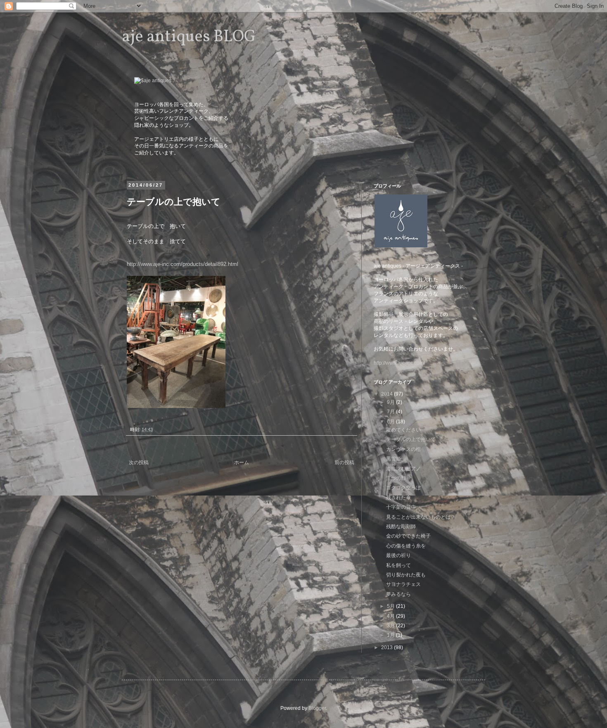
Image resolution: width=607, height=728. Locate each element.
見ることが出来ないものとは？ (420, 517)
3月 (391, 625)
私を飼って (398, 565)
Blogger (317, 708)
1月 (391, 635)
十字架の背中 (401, 507)
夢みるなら (398, 594)
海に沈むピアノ (403, 469)
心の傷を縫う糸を (406, 546)
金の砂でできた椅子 (408, 536)
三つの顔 (396, 478)
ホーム (241, 462)
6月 (391, 421)
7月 (391, 412)
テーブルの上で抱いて (411, 439)
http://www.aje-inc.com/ (399, 363)
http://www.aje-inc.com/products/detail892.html (182, 264)
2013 (387, 647)
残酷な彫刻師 (401, 526)
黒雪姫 (393, 459)
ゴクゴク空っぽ (403, 488)
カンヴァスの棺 (403, 449)
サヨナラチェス (403, 584)
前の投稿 (344, 462)
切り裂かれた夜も (406, 575)
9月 (391, 402)
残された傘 (398, 497)
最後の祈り (398, 555)
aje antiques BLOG (189, 37)
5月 (391, 606)
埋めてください (403, 430)
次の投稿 (139, 462)
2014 (387, 394)
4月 (391, 616)
